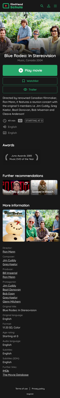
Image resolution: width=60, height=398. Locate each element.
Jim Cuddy (9, 260)
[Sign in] (48, 6)
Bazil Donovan (12, 289)
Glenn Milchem (12, 301)
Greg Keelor (10, 264)
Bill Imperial (10, 273)
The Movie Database (15, 374)
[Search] (42, 6)
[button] (55, 6)
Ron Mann (9, 251)
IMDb (6, 370)
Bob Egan (9, 293)
